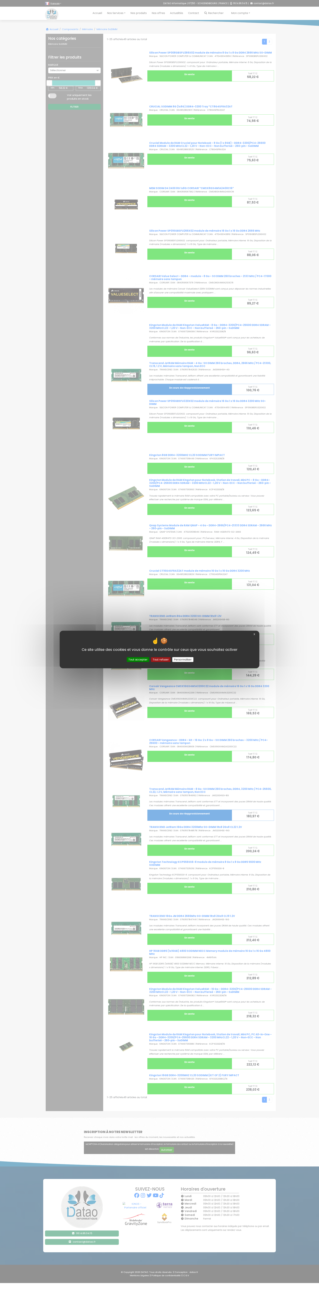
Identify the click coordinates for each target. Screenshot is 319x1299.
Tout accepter (138, 659)
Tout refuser (161, 659)
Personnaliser (183, 659)
